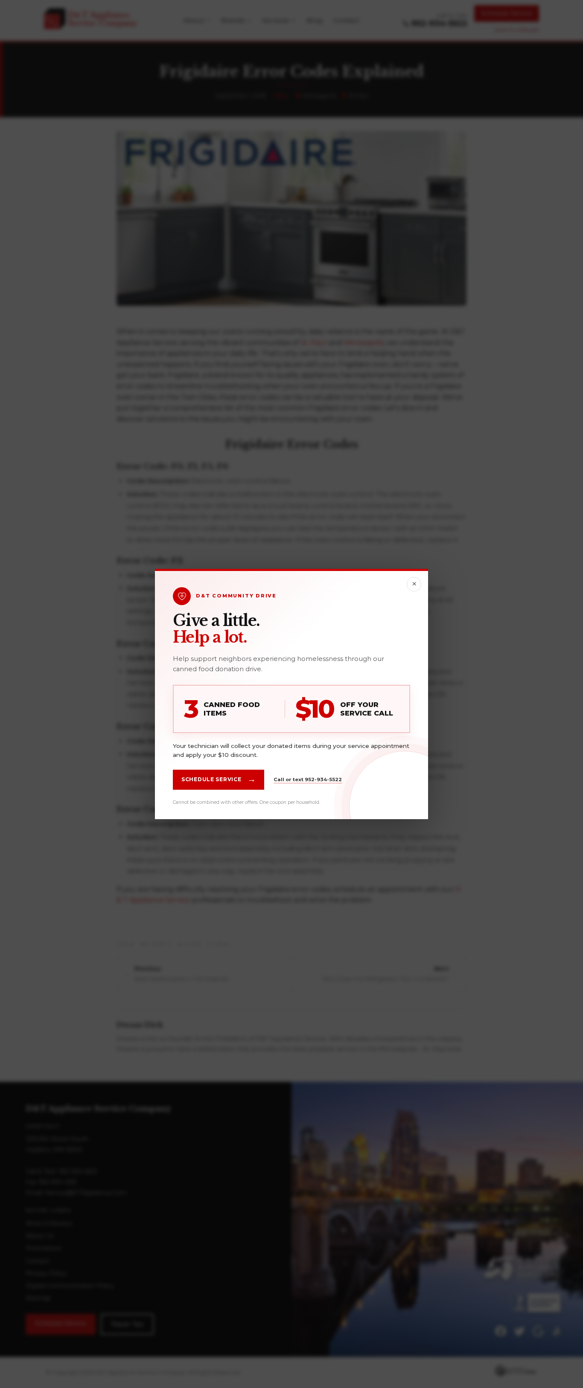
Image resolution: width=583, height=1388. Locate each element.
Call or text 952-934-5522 (308, 779)
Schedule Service (218, 779)
